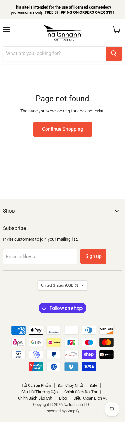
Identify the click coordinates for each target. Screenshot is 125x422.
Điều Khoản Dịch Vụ (90, 398)
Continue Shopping (62, 129)
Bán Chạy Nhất (70, 385)
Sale (93, 385)
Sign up (93, 256)
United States (59, 285)
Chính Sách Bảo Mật (35, 398)
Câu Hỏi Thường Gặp (39, 391)
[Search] (114, 54)
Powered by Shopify (62, 411)
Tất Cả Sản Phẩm (36, 385)
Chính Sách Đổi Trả (80, 391)
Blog (63, 398)
